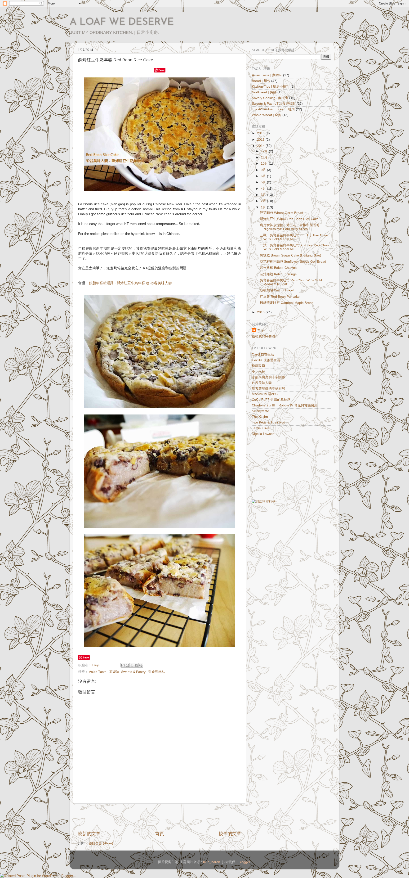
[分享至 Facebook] (136, 665)
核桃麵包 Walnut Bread (277, 290)
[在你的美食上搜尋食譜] (264, 501)
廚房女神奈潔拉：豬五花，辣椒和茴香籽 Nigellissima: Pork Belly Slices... (290, 227)
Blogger (244, 862)
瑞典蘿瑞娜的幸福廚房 (268, 388)
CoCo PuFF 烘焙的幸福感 (271, 399)
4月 (264, 188)
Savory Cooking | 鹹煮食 (270, 98)
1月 (264, 207)
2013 (261, 312)
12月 (265, 151)
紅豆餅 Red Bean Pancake (280, 296)
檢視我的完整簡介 (265, 336)
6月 (264, 176)
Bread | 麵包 (261, 81)
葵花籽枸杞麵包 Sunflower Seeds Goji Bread (293, 261)
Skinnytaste (260, 411)
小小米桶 (258, 371)
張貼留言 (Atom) (101, 843)
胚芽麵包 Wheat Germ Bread (281, 213)
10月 (265, 163)
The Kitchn (260, 417)
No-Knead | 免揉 (264, 92)
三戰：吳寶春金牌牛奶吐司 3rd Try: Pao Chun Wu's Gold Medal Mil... (294, 237)
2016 (261, 133)
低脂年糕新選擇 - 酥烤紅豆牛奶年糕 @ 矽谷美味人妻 (130, 283)
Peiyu (261, 330)
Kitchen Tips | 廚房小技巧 (270, 86)
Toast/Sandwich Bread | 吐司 (273, 109)
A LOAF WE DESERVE (122, 22)
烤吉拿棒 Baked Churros (278, 268)
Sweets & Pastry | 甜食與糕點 (143, 672)
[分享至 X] (131, 665)
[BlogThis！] (127, 665)
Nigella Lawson (263, 434)
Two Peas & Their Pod (268, 422)
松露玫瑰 (258, 366)
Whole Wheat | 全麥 (266, 115)
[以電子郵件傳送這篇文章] (122, 665)
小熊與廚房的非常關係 (268, 377)
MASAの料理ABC (265, 394)
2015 (261, 139)
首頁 (159, 833)
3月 (264, 195)
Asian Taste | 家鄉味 (104, 672)
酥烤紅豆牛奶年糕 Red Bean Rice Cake (289, 219)
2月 (264, 201)
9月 (264, 170)
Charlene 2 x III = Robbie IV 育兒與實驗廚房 (284, 405)
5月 (264, 182)
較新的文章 (89, 833)
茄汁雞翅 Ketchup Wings (278, 274)
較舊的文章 (230, 833)
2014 (261, 146)
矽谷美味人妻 (262, 383)
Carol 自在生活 (263, 354)
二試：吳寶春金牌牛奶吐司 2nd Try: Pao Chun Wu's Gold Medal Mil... (294, 247)
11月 (264, 157)
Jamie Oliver (261, 428)
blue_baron (211, 862)
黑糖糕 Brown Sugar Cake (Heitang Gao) (290, 255)
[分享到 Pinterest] (140, 665)
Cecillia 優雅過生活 (266, 360)
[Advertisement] (159, 817)
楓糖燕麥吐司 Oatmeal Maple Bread (287, 303)
